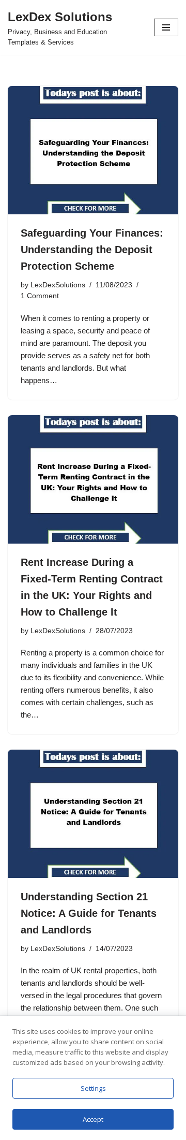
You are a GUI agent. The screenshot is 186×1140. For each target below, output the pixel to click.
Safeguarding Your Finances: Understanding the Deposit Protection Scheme (92, 249)
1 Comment (40, 296)
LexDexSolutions (57, 285)
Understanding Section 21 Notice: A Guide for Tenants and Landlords (89, 913)
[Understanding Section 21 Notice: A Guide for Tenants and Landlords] (93, 814)
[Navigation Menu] (166, 27)
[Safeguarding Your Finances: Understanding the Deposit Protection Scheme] (93, 150)
